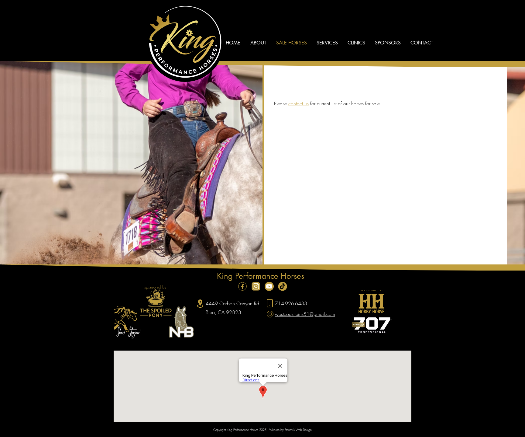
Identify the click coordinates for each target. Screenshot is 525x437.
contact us (298, 103)
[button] (258, 43)
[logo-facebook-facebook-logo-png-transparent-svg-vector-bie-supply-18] (242, 286)
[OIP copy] (282, 286)
